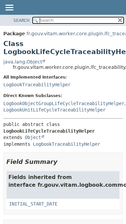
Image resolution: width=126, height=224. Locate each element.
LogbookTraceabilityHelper (37, 84)
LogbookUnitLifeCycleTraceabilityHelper (54, 110)
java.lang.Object (22, 61)
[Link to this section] (62, 161)
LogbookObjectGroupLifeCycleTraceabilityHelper (63, 103)
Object (33, 137)
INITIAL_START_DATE (33, 204)
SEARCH (21, 20)
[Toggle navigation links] (9, 8)
